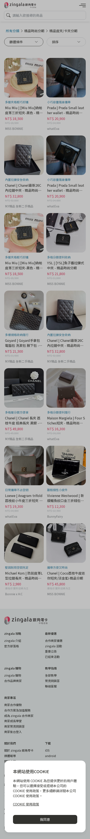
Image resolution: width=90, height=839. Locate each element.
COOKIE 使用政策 (26, 804)
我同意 (45, 819)
